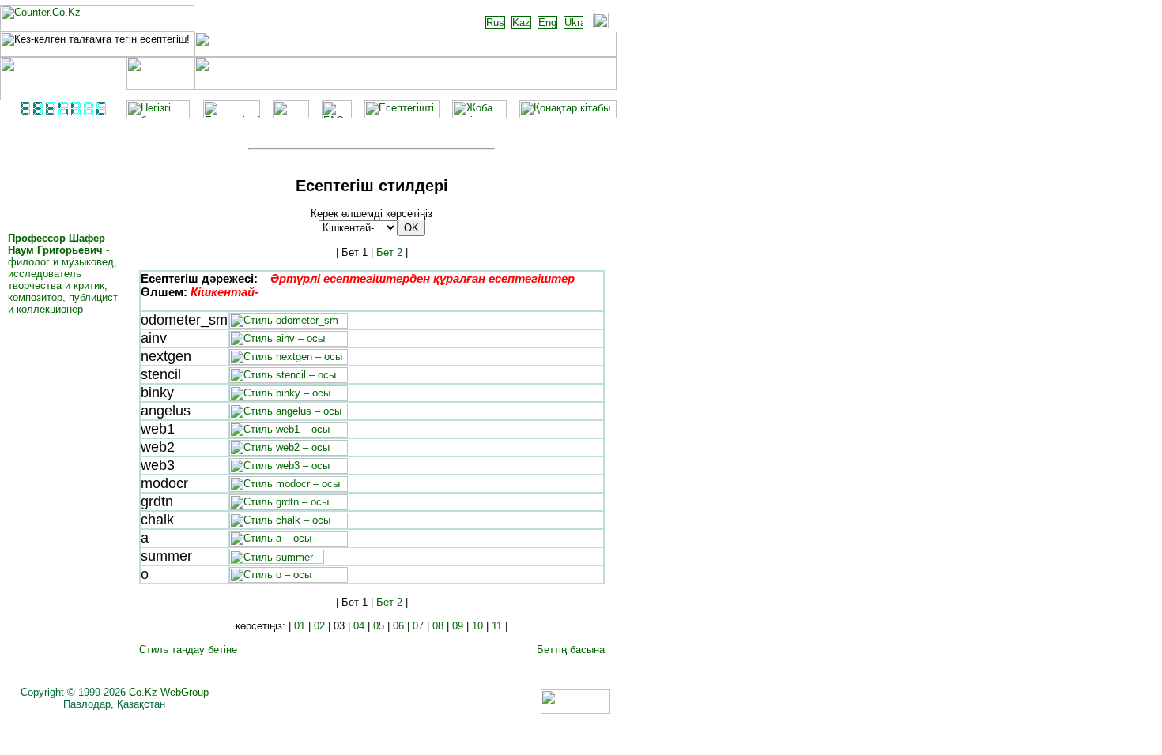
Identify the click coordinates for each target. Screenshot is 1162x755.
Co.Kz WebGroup (169, 692)
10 (477, 626)
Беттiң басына (571, 649)
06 (398, 626)
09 (457, 626)
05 (378, 626)
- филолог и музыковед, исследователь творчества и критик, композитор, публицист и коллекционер (63, 273)
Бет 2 (389, 252)
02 (319, 626)
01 (299, 626)
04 (358, 626)
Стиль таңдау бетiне (188, 649)
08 (437, 626)
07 (418, 626)
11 (497, 626)
